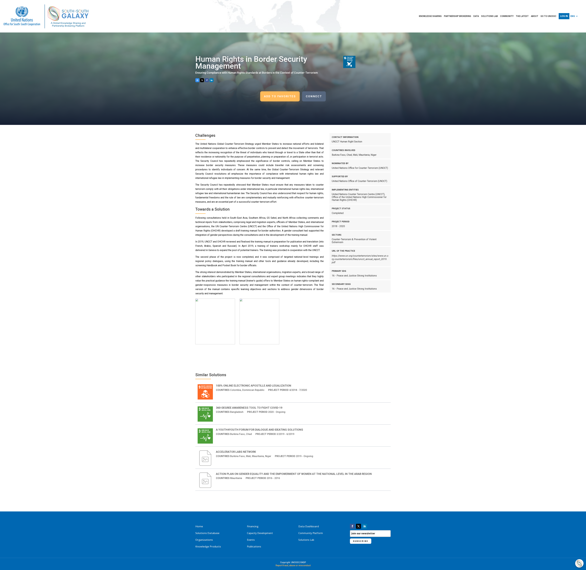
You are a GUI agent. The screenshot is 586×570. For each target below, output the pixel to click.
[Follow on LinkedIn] (364, 526)
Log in (564, 16)
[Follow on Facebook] (352, 526)
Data (476, 16)
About (534, 16)
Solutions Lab (489, 16)
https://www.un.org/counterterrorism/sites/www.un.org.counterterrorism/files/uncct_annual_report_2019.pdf (360, 259)
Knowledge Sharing (430, 16)
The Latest (522, 16)
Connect (314, 96)
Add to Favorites (280, 96)
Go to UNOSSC (548, 16)
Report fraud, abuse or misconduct (293, 565)
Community (507, 16)
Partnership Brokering (457, 16)
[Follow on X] (358, 526)
